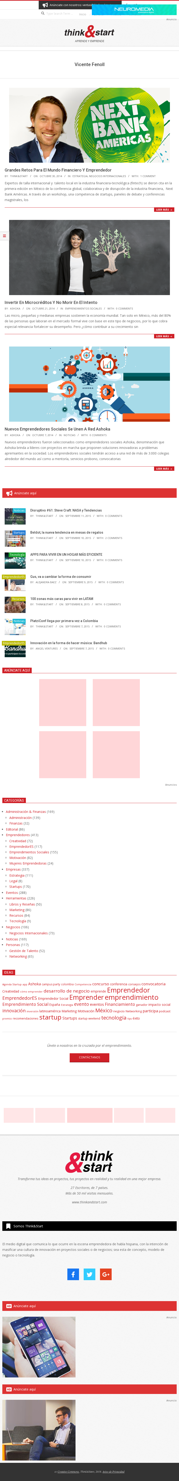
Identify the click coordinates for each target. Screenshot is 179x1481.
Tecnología (17, 555)
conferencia (118, 984)
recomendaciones (25, 1018)
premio (7, 1018)
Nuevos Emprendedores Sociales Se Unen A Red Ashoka (57, 429)
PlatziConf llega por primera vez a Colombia (64, 621)
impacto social (159, 1004)
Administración (20, 817)
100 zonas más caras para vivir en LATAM (61, 599)
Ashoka (34, 983)
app (25, 984)
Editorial (12, 829)
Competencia (83, 984)
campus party (51, 984)
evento (81, 1004)
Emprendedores (18, 835)
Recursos (18, 599)
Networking (18, 956)
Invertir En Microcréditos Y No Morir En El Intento (51, 302)
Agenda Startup (12, 984)
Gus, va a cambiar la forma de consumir (60, 577)
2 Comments (113, 538)
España (54, 1005)
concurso (100, 983)
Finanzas (16, 823)
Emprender (86, 997)
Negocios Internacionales (107, 176)
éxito (136, 1018)
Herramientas (16, 898)
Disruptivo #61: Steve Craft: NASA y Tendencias (66, 510)
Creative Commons (68, 1471)
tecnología (114, 1017)
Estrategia (80, 176)
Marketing (16, 910)
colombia (67, 984)
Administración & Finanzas (26, 811)
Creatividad (17, 841)
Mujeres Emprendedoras (28, 863)
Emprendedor (128, 990)
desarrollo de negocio (67, 991)
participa (150, 1010)
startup (50, 1017)
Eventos (12, 892)
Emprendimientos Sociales (83, 308)
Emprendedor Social (53, 998)
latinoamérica (50, 1011)
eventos (97, 1004)
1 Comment (148, 176)
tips (129, 1018)
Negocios (13, 927)
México (103, 1010)
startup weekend (89, 1018)
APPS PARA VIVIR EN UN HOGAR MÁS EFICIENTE (66, 554)
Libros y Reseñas (22, 904)
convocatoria (153, 983)
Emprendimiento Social (25, 1004)
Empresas (13, 869)
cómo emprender (31, 991)
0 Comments (124, 308)
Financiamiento (120, 1004)
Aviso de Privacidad (113, 1471)
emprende (98, 991)
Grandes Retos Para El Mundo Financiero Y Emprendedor (58, 170)
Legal (13, 881)
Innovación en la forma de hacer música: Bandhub (68, 643)
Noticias (69, 435)
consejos (134, 984)
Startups (19, 533)
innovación (14, 1010)
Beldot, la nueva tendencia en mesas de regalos (66, 532)
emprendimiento (131, 997)
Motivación (17, 857)
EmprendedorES (13, 577)
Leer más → (164, 209)
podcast (164, 1011)
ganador (142, 1005)
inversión (32, 1011)
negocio (119, 1011)
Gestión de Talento (23, 951)
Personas (13, 944)
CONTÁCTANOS (89, 1057)
